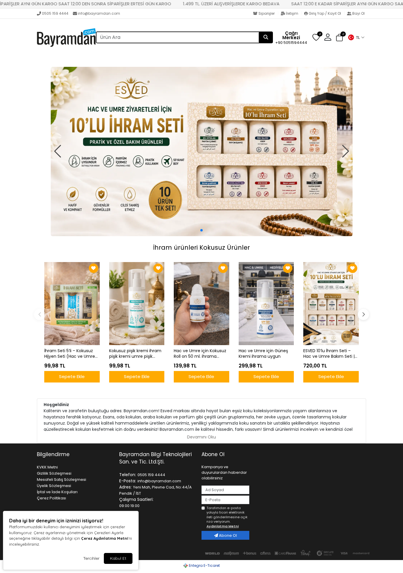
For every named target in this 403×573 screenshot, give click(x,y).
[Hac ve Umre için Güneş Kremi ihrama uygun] (266, 303)
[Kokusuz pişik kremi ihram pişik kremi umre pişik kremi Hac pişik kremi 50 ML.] (137, 303)
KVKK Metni (47, 467)
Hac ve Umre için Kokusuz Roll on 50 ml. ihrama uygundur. (200, 353)
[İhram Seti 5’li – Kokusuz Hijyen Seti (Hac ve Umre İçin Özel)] (72, 303)
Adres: (125, 487)
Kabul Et (118, 558)
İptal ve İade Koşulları (57, 492)
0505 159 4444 (55, 13)
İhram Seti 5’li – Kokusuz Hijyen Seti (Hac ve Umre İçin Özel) (69, 353)
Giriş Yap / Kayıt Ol (325, 13)
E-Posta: (127, 481)
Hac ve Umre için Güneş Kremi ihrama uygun (263, 353)
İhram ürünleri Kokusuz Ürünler (201, 247)
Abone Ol (227, 535)
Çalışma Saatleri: (136, 499)
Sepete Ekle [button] (72, 376)
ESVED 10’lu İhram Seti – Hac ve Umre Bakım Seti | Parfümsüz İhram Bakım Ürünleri (329, 353)
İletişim (292, 13)
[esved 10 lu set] (202, 151)
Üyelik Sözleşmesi (54, 485)
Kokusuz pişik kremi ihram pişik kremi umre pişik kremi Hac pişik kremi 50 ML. (135, 353)
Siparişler (267, 13)
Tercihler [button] (91, 558)
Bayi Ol (358, 13)
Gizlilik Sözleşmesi (54, 473)
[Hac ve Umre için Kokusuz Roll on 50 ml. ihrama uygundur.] (201, 303)
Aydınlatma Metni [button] (223, 526)
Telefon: (127, 475)
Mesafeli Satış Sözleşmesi (61, 479)
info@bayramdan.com (99, 13)
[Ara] (266, 37)
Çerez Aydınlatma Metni (104, 538)
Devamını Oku (201, 437)
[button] (356, 37)
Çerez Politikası (51, 498)
